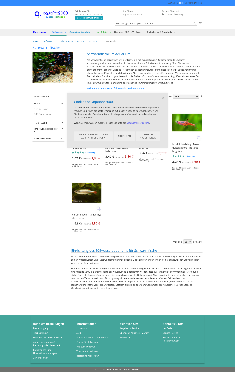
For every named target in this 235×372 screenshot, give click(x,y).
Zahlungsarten (40, 357)
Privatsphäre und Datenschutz (92, 337)
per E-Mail (168, 328)
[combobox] (156, 23)
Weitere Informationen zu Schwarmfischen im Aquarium (116, 88)
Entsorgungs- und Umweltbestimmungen (45, 351)
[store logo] (53, 14)
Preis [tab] (37, 103)
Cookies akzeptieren (148, 136)
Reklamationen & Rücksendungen (171, 339)
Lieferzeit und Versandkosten (48, 337)
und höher (42, 114)
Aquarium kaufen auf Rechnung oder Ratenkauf (46, 344)
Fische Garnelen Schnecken (71, 41)
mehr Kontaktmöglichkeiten (89, 17)
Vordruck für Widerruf (87, 351)
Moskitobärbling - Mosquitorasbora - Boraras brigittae (185, 148)
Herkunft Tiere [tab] (43, 138)
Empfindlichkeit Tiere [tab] (46, 130)
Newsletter (125, 337)
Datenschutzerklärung (137, 123)
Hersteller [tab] (40, 122)
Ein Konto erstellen (193, 2)
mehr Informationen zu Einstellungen (93, 136)
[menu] (117, 32)
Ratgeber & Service (129, 328)
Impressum (82, 328)
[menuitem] (40, 32)
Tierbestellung (40, 332)
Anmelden (173, 2)
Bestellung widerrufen (87, 355)
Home (36, 41)
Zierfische (93, 41)
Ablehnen (124, 136)
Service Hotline (170, 332)
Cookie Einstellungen (87, 342)
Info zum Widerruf (85, 346)
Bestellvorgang (40, 328)
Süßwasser (49, 41)
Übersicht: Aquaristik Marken (134, 332)
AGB (78, 332)
